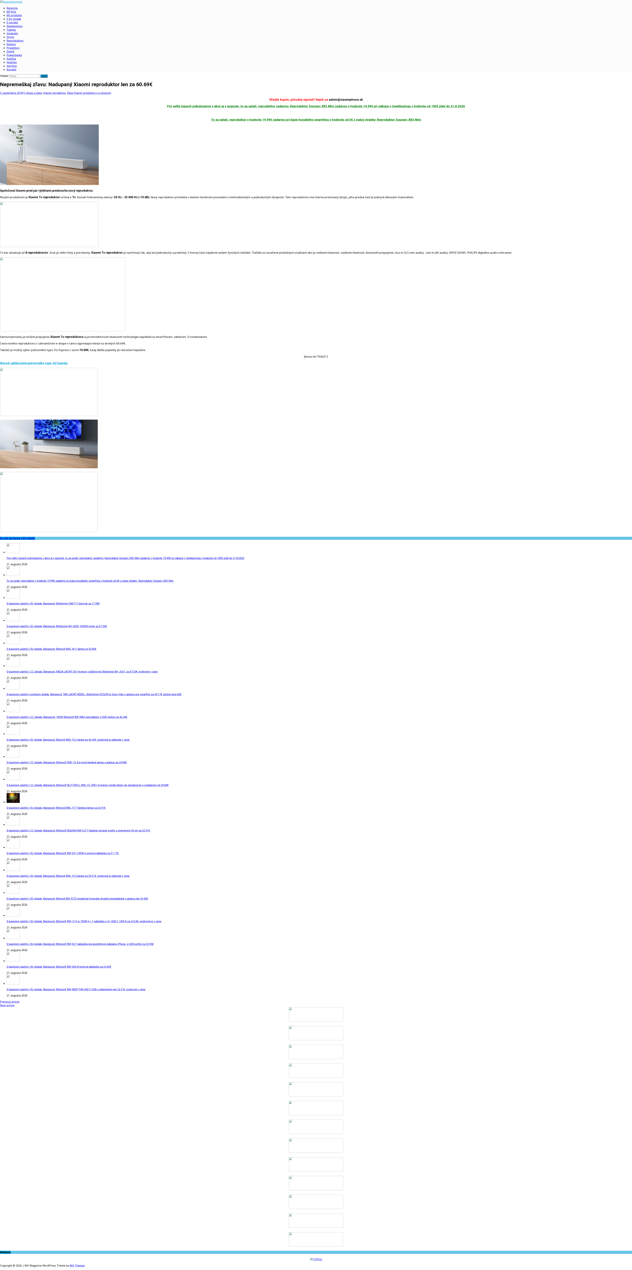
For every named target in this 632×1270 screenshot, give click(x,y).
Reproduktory (15, 40)
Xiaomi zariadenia (54, 93)
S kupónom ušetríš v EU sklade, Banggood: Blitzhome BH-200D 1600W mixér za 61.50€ (57, 626)
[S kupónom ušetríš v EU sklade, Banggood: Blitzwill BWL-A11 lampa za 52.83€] (13, 643)
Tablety (11, 30)
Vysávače (12, 33)
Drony (10, 37)
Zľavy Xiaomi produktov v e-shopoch (89, 93)
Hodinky (12, 62)
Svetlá (10, 51)
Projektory (13, 48)
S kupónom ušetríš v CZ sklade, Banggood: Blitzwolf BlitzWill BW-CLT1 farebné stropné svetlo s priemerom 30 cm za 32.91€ (78, 830)
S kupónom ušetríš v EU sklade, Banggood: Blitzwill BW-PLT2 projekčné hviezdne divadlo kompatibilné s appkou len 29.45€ (77, 898)
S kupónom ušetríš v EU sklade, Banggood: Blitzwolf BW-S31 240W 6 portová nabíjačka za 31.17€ (63, 853)
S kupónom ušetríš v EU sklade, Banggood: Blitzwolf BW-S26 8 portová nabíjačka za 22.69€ (59, 966)
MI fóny (11, 11)
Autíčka (11, 59)
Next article (7, 1005)
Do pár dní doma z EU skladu (17, 538)
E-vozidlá (12, 22)
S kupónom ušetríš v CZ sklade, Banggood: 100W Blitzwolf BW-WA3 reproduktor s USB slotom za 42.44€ (67, 717)
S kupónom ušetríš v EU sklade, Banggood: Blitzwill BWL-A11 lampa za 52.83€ (51, 649)
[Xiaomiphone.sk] (316, 2)
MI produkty (14, 15)
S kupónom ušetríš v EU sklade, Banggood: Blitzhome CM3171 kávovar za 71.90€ (53, 603)
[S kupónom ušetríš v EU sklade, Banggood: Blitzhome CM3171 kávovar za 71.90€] (13, 597)
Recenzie (12, 8)
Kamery (11, 44)
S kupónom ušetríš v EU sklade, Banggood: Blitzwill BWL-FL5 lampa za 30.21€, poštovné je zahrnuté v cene (68, 876)
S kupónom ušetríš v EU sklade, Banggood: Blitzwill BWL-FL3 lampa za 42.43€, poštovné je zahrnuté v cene (68, 739)
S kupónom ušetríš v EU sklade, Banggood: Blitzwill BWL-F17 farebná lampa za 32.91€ (56, 807)
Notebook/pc (15, 26)
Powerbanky (14, 55)
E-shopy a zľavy (32, 93)
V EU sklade (14, 19)
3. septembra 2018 (11, 93)
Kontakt (11, 69)
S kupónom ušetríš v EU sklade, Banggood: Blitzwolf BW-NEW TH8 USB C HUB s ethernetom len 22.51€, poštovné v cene (76, 989)
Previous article (9, 1002)
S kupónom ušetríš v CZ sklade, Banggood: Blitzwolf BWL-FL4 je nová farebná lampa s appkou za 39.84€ (67, 762)
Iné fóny (12, 66)
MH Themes (77, 1265)
